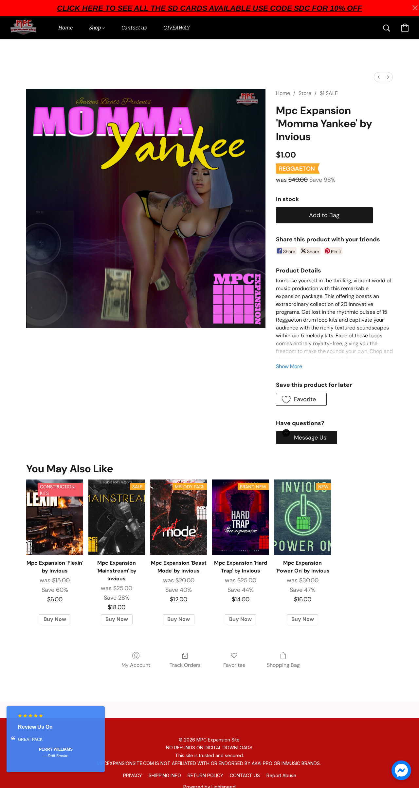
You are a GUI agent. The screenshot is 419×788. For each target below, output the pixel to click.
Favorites (234, 665)
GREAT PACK (30, 739)
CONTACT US (245, 775)
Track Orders (185, 665)
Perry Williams (56, 749)
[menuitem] (378, 77)
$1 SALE (329, 93)
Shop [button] (95, 28)
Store (305, 93)
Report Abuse (281, 775)
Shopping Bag (283, 665)
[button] (23, 28)
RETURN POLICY (205, 775)
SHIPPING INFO (165, 775)
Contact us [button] (134, 28)
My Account (135, 665)
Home (283, 93)
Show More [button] (289, 366)
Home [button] (65, 28)
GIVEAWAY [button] (176, 28)
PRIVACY (132, 775)
